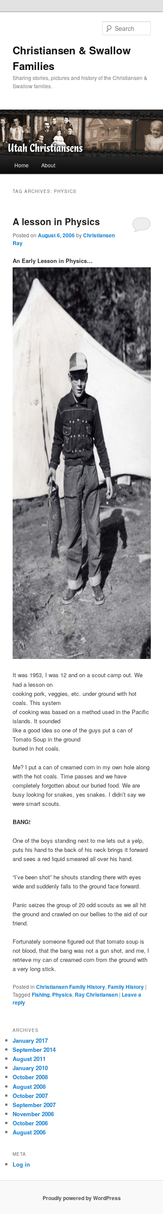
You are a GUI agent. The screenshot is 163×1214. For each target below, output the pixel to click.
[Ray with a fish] (82, 656)
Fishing (41, 994)
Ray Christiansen (96, 994)
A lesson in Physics (56, 221)
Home (21, 165)
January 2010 (30, 1068)
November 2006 (33, 1114)
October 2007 (30, 1095)
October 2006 (30, 1123)
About (48, 165)
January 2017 (30, 1040)
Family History (126, 987)
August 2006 (29, 1132)
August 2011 (29, 1058)
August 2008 (29, 1086)
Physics (62, 994)
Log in (21, 1164)
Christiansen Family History (70, 987)
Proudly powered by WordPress (82, 1198)
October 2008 (30, 1077)
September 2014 (34, 1049)
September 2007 (34, 1105)
